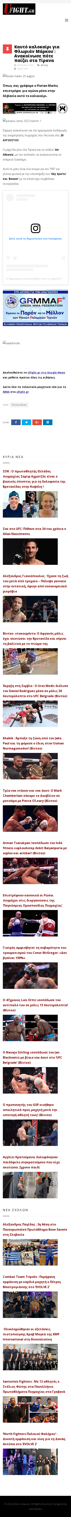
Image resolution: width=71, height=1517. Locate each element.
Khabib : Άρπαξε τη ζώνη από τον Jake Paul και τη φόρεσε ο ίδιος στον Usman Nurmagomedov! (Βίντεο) (33, 743)
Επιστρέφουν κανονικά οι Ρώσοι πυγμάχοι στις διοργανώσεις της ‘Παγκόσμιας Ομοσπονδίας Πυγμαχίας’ (32, 900)
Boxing (44, 65)
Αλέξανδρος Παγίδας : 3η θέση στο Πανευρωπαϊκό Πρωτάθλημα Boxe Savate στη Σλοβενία (35, 1229)
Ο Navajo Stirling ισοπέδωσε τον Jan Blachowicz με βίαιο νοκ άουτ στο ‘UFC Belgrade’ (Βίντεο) (32, 1057)
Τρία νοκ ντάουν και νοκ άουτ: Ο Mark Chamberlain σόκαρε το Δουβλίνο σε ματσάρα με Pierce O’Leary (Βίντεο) (32, 795)
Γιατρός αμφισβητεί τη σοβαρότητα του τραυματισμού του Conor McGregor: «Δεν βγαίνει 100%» (35, 953)
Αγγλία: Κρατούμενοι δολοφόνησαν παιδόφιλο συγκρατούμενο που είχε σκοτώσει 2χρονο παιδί (31, 1162)
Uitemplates (35, 1509)
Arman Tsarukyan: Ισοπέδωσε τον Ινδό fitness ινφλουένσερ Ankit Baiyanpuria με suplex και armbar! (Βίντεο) (35, 848)
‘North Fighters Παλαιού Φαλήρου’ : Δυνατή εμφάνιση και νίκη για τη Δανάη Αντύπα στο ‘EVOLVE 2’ (34, 1439)
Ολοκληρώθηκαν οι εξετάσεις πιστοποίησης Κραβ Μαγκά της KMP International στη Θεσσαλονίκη (31, 1334)
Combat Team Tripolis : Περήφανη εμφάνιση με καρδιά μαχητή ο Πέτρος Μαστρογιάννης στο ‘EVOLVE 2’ (32, 1282)
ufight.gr (22, 392)
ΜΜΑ (6, 392)
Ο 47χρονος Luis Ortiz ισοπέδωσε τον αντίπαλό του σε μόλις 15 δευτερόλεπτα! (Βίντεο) (35, 1005)
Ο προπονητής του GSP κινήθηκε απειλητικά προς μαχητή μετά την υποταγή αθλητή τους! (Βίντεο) (30, 1110)
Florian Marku (19, 404)
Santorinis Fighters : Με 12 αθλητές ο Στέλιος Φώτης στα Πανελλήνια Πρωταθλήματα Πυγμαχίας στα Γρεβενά (34, 1386)
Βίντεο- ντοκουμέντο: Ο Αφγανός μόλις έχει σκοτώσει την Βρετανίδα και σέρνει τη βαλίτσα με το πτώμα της (34, 638)
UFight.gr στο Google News (46, 372)
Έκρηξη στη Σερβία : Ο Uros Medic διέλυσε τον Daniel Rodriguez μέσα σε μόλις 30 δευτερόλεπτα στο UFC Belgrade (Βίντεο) (35, 691)
